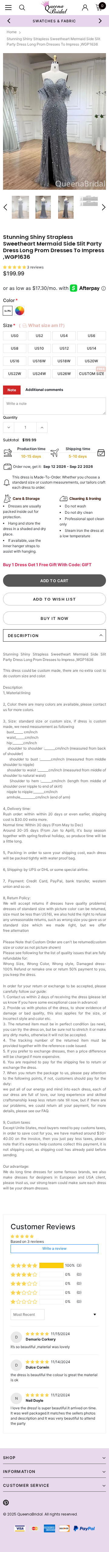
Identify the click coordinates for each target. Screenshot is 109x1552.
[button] (15, 267)
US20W (91, 361)
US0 (14, 335)
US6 (91, 335)
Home (12, 32)
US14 (91, 348)
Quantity (10, 417)
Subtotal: (11, 440)
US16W (39, 361)
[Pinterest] (6, 1502)
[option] (54, 121)
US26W (64, 373)
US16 (14, 361)
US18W (64, 361)
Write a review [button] (54, 1248)
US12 (64, 348)
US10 (39, 348)
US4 (64, 335)
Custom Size (91, 373)
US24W (39, 373)
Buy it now (55, 618)
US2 (39, 335)
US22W (14, 373)
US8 (14, 348)
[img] (38, 1333)
